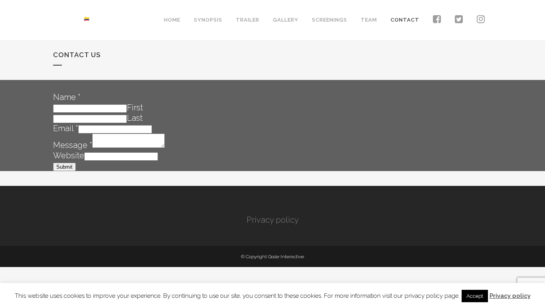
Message (72, 145)
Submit (64, 167)
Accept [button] (474, 296)
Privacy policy (273, 220)
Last (134, 118)
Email (65, 128)
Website (68, 155)
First (135, 107)
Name (67, 97)
